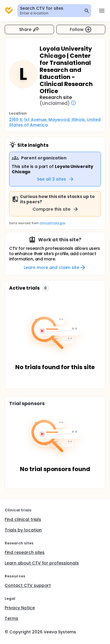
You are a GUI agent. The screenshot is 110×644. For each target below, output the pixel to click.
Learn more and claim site (51, 267)
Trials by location (23, 530)
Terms (11, 618)
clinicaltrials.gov (52, 223)
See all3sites (51, 179)
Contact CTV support (28, 585)
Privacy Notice (20, 608)
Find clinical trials (23, 519)
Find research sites (25, 552)
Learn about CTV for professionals (42, 563)
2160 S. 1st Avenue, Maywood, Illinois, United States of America (55, 122)
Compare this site (52, 209)
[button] (45, 288)
